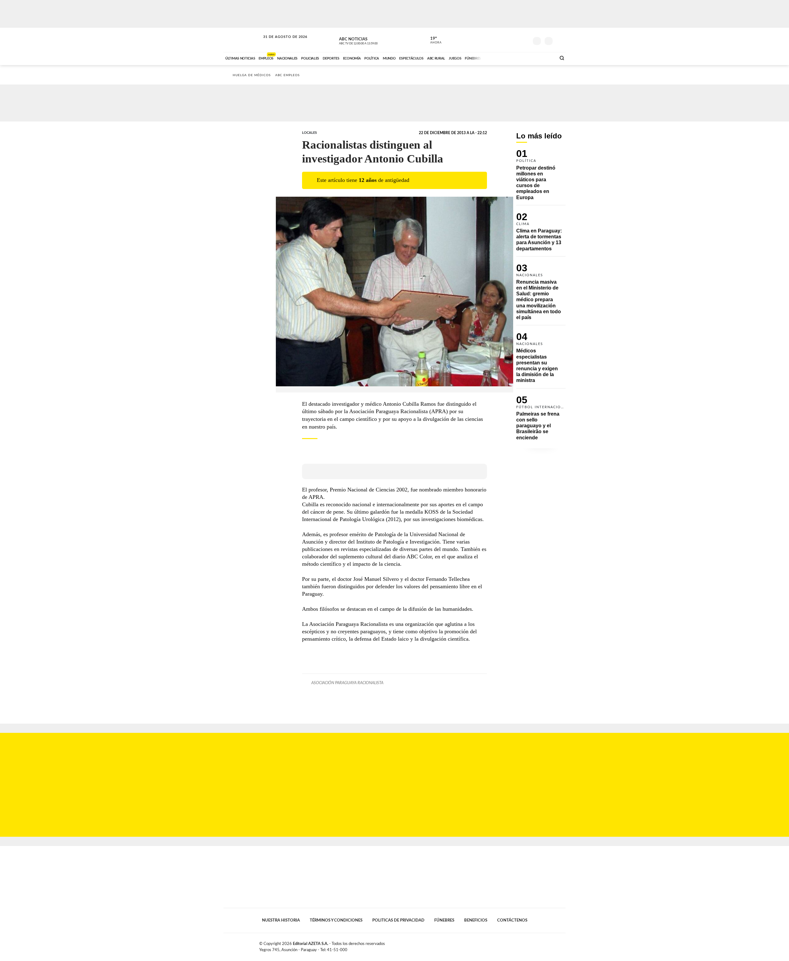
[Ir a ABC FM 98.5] (543, 57)
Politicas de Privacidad (398, 920)
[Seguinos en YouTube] (515, 39)
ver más (432, 40)
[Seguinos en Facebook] (496, 39)
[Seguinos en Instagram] (524, 39)
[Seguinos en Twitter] (505, 39)
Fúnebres (444, 920)
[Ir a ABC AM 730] (518, 57)
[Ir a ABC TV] (501, 57)
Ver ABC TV (370, 40)
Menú (560, 40)
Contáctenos (512, 920)
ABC (243, 40)
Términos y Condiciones (336, 920)
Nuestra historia (281, 920)
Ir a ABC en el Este (279, 42)
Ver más (541, 177)
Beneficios (475, 920)
